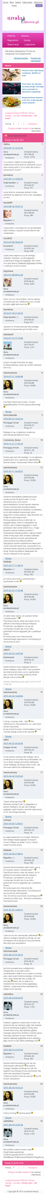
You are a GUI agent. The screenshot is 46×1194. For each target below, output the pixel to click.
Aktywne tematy (21, 58)
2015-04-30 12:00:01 (13, 823)
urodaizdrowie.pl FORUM (16, 113)
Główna (25, 35)
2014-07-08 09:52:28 (13, 274)
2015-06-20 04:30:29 (13, 998)
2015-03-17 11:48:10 (13, 565)
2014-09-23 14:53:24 (13, 418)
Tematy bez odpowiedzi (35, 59)
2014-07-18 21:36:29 (13, 313)
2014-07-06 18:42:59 (13, 242)
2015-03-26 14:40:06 (13, 696)
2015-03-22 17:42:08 (13, 590)
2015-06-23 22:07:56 (13, 1049)
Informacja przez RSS (17, 135)
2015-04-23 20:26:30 (13, 743)
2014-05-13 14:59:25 (13, 178)
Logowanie (29, 44)
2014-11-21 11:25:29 (13, 443)
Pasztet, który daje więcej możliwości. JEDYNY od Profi (32, 73)
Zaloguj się (38, 2)
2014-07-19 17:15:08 (13, 338)
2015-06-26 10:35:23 (13, 1087)
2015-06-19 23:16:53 (13, 954)
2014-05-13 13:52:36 (13, 148)
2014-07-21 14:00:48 (13, 376)
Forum (5, 2)
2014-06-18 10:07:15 (13, 206)
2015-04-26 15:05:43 (13, 776)
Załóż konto (27, 2)
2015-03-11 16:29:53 (13, 471)
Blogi (12, 2)
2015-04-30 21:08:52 (13, 853)
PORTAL (11, 35)
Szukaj (27, 40)
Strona (8, 411)
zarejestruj (26, 128)
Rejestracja (13, 44)
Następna (32, 124)
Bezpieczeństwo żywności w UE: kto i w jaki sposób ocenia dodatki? (32, 100)
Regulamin (12, 40)
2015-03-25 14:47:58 (13, 653)
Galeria (18, 2)
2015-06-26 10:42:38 (13, 1124)
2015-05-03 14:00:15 (13, 909)
